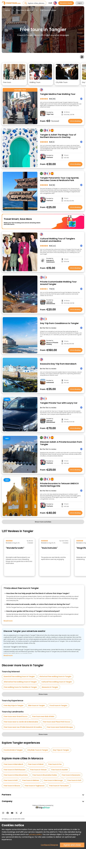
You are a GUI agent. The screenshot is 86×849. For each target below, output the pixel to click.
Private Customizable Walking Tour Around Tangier (58, 283)
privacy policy (35, 834)
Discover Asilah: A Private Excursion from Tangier (61, 443)
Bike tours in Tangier (36, 705)
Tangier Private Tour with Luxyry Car (58, 403)
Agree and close (72, 844)
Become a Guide (66, 3)
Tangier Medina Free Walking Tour (57, 94)
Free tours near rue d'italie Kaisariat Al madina (23, 727)
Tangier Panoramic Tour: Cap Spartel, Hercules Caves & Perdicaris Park (59, 179)
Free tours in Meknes (30, 780)
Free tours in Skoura (12, 786)
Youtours (49, 157)
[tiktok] (21, 813)
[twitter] (16, 813)
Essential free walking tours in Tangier (19, 676)
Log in (80, 3)
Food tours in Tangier (58, 705)
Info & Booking (75, 121)
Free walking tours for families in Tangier (20, 687)
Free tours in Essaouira (71, 775)
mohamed (50, 382)
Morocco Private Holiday (52, 343)
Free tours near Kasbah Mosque (60, 727)
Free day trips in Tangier (14, 705)
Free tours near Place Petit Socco (56, 722)
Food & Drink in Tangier (13, 750)
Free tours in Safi (74, 780)
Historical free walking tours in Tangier (55, 676)
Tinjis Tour (50, 114)
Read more (8, 621)
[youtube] (12, 813)
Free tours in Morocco (24, 10)
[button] (14, 74)
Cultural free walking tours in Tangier (56, 682)
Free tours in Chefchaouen (14, 770)
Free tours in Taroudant (59, 786)
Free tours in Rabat (36, 764)
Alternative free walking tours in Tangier (20, 682)
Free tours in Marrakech (13, 764)
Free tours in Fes (55, 764)
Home (7, 10)
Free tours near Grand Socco (15, 716)
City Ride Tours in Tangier (37, 750)
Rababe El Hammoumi (50, 261)
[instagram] (3, 813)
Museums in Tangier (50, 687)
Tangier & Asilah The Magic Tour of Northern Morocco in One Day (58, 136)
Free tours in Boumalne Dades (44, 775)
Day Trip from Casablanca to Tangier (59, 323)
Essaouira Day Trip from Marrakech (58, 364)
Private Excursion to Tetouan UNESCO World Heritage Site (59, 484)
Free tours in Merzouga (53, 780)
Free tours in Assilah (59, 770)
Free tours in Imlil (11, 780)
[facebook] (7, 813)
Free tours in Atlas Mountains (16, 775)
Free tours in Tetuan (38, 770)
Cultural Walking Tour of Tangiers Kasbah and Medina (57, 239)
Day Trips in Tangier (61, 750)
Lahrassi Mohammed (50, 303)
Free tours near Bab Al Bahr (43, 716)
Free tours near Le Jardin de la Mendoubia (21, 722)
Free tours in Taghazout (34, 786)
